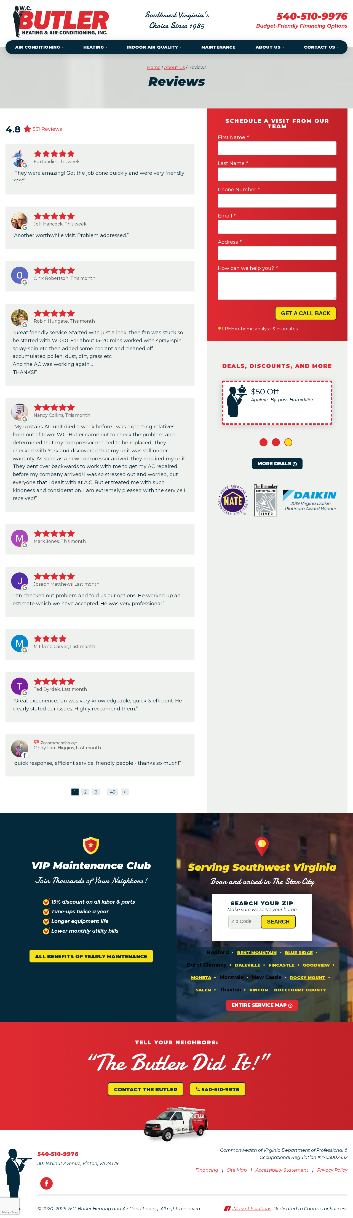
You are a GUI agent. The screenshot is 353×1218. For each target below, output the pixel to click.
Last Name (233, 163)
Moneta (201, 977)
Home (154, 67)
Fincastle (282, 965)
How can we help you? (247, 268)
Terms (15, 1212)
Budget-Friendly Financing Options (301, 26)
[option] (277, 403)
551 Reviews (47, 129)
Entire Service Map (259, 1005)
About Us (174, 67)
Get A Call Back (305, 313)
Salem (203, 990)
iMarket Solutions (251, 1208)
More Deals (274, 463)
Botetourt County (300, 990)
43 (112, 792)
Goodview (316, 965)
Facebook (46, 1183)
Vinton (258, 990)
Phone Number (239, 190)
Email (227, 216)
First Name (233, 137)
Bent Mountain (257, 952)
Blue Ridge (299, 952)
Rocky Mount (307, 977)
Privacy (5, 1212)
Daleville (247, 965)
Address (229, 242)
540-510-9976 (312, 16)
